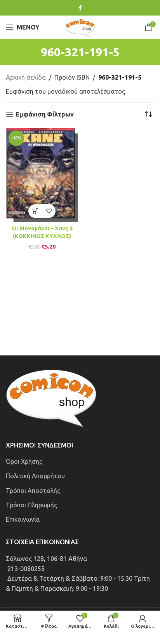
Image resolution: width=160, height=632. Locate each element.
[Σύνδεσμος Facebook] (80, 8)
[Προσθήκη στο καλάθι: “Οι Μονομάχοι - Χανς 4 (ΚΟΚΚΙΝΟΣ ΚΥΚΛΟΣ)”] (35, 211)
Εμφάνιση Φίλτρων (45, 114)
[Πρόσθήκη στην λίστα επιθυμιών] (49, 211)
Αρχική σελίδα (26, 77)
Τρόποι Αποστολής (33, 490)
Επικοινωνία (23, 519)
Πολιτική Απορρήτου (35, 475)
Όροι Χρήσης (24, 461)
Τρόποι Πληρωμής (31, 504)
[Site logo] (80, 26)
